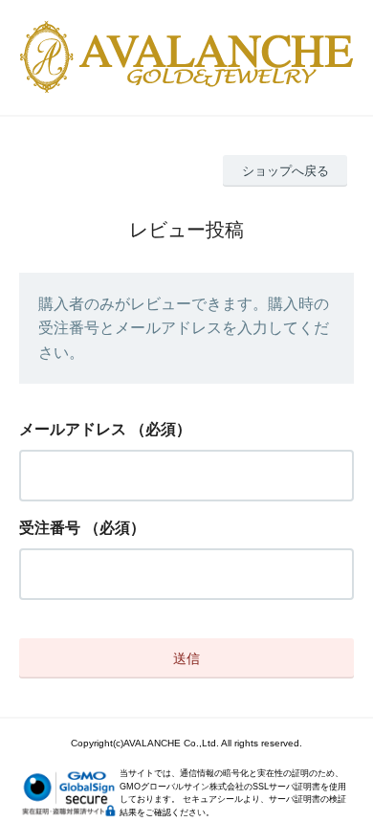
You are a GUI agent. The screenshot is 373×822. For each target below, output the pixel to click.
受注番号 (49, 528)
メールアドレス (72, 429)
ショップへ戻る (285, 171)
